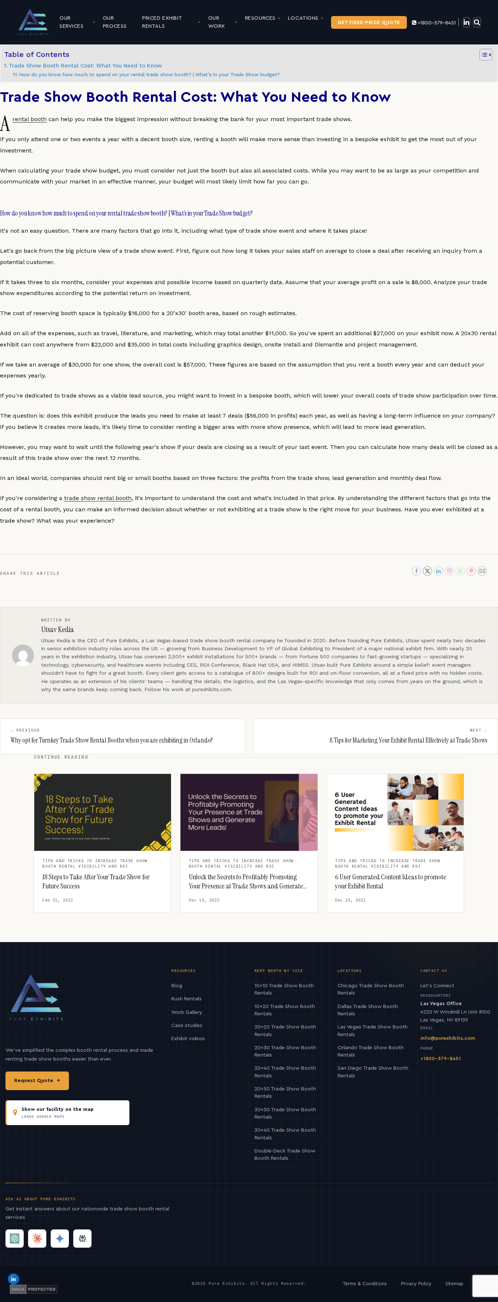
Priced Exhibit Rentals (162, 22)
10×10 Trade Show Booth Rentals (284, 989)
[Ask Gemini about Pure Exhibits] (60, 1238)
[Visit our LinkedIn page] (466, 22)
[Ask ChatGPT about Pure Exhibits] (14, 1238)
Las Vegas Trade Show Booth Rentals (373, 1030)
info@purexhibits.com (447, 1038)
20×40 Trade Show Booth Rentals (285, 1072)
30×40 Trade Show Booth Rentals (285, 1134)
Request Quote (37, 1080)
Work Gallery (186, 1012)
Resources (260, 18)
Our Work (216, 22)
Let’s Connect (437, 985)
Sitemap (454, 1283)
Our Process (115, 22)
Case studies (186, 1025)
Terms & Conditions (365, 1283)
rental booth (29, 119)
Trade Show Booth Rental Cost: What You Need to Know (85, 65)
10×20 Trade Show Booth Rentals (284, 1010)
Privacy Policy (416, 1283)
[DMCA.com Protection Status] (34, 1289)
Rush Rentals (186, 998)
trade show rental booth (98, 498)
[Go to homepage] (33, 21)
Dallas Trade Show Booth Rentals (368, 1010)
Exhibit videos (188, 1038)
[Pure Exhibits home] (36, 1001)
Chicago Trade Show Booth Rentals (371, 989)
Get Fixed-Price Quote (369, 22)
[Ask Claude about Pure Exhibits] (37, 1238)
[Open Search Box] (477, 22)
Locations (303, 18)
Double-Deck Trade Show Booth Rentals (284, 1154)
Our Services (71, 22)
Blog (176, 985)
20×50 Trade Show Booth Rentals (285, 1092)
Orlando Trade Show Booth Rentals (371, 1051)
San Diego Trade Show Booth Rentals (373, 1072)
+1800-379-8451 (436, 23)
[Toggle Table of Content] (482, 55)
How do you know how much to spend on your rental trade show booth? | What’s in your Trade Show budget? (149, 74)
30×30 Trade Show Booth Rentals (285, 1113)
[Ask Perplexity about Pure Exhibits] (82, 1238)
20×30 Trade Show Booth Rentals (285, 1051)
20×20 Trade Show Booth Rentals (285, 1030)
